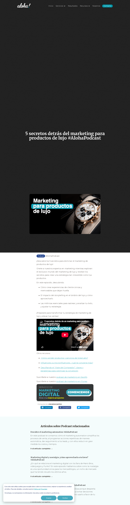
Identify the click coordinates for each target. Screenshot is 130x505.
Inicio (50, 6)
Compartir (48, 407)
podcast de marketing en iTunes (71, 381)
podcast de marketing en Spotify (71, 377)
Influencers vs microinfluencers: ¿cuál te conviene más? (67, 363)
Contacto (107, 6)
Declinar (65, 498)
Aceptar (48, 498)
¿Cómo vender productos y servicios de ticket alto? (64, 358)
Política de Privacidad (40, 489)
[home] (23, 5)
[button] (60, 5)
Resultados (72, 6)
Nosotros (96, 6)
